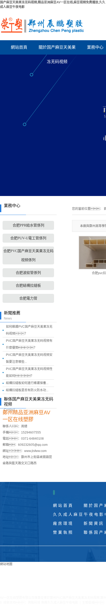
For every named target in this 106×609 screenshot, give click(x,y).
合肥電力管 (28, 298)
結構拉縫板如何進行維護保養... (27, 383)
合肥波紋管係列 (28, 273)
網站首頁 (19, 47)
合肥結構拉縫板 (28, 285)
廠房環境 (63, 523)
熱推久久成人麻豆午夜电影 (59, 602)
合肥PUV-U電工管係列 (28, 238)
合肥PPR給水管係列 (28, 225)
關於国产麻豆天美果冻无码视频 (57, 50)
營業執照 (63, 532)
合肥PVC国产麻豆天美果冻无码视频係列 (28, 255)
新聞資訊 (94, 523)
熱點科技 (34, 602)
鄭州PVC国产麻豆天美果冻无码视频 (75, 598)
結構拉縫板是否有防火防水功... (27, 390)
